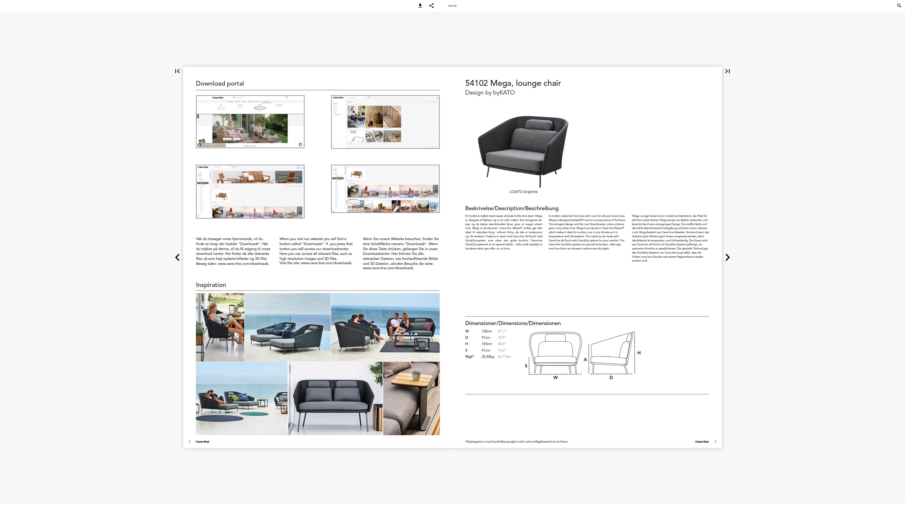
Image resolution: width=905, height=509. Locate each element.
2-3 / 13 (452, 5)
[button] (420, 5)
